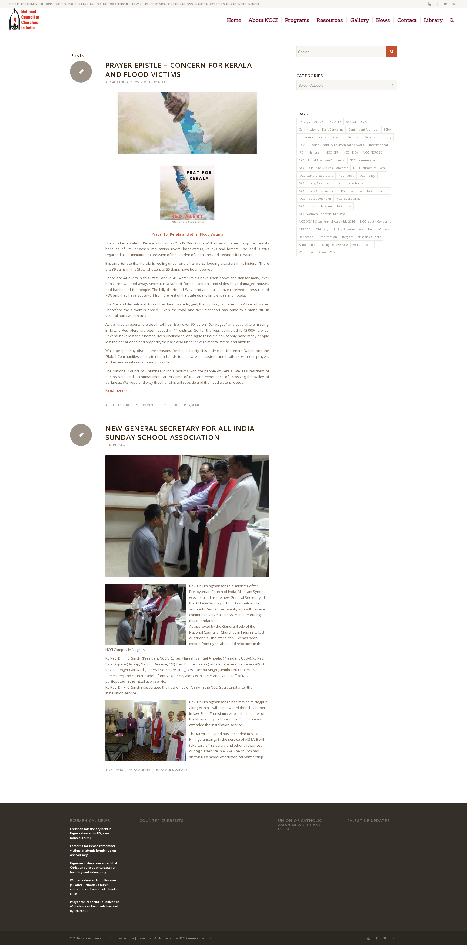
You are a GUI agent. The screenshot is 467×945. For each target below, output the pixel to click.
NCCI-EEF (332, 152)
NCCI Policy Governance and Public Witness (330, 191)
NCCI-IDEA (350, 152)
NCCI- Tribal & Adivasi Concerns (322, 160)
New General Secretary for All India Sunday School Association (180, 432)
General (353, 137)
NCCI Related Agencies (315, 198)
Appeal (110, 82)
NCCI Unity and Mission (315, 206)
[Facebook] (437, 4)
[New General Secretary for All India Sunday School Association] (187, 516)
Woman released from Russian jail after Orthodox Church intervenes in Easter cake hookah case (94, 887)
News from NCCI (152, 82)
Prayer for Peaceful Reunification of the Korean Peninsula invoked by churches (94, 906)
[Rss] (453, 4)
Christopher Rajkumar (184, 405)
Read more (114, 390)
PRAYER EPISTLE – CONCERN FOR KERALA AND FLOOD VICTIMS (178, 69)
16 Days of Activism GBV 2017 (320, 122)
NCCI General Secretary (316, 176)
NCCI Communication (365, 160)
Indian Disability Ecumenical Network (337, 145)
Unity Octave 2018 (335, 245)
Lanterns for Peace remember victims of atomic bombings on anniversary (93, 850)
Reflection (306, 237)
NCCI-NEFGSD (372, 152)
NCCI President (378, 191)
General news (128, 82)
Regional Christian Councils (361, 237)
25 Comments (145, 405)
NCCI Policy (367, 176)
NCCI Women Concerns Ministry (322, 214)
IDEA (302, 145)
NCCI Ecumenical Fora (369, 168)
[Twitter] (445, 4)
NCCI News (346, 176)
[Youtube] (429, 4)
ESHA (387, 129)
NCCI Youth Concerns (375, 221)
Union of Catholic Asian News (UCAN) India (300, 824)
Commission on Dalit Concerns (321, 129)
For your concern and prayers (320, 137)
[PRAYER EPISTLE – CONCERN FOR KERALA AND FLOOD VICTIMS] (187, 123)
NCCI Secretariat (348, 198)
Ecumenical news (90, 820)
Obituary (322, 229)
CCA (364, 122)
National (315, 152)
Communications (173, 770)
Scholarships (308, 245)
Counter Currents (161, 820)
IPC (301, 152)
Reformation (328, 237)
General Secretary (378, 137)
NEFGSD (305, 229)
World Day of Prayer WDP (317, 252)
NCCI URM (344, 206)
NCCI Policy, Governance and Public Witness (331, 183)
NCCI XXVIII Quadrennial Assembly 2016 (327, 221)
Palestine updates (368, 820)
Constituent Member (363, 129)
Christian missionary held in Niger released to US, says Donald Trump (90, 833)
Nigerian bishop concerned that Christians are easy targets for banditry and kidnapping (93, 867)
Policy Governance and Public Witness (361, 229)
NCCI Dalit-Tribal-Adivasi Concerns (323, 168)
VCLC (357, 245)
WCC (369, 245)
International (378, 145)
